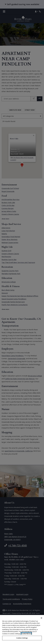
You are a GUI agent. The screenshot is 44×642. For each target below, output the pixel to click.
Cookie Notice (26, 634)
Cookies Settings (22, 638)
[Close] (41, 618)
